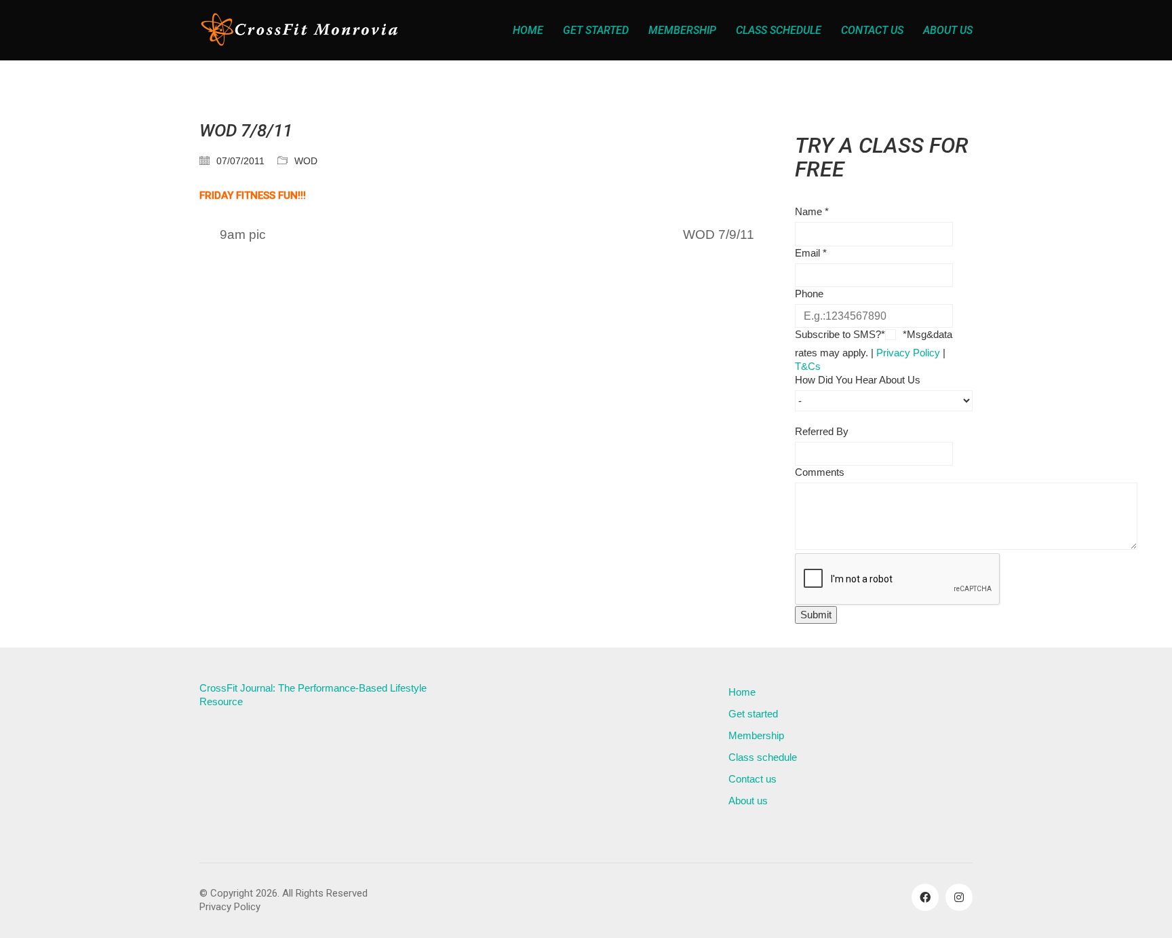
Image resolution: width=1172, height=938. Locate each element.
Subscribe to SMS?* (840, 334)
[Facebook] (925, 897)
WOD (305, 160)
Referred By (821, 431)
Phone (809, 293)
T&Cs (808, 366)
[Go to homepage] (301, 30)
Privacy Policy (908, 352)
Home (742, 692)
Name (812, 211)
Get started (753, 713)
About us (748, 800)
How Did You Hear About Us (857, 380)
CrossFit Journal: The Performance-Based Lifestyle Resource (313, 694)
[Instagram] (959, 897)
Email (811, 253)
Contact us (752, 779)
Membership (756, 735)
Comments (819, 472)
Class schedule (762, 757)
